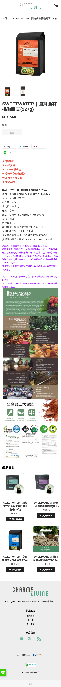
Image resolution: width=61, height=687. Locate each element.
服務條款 (26, 672)
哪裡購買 (30, 616)
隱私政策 (35, 672)
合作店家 (30, 624)
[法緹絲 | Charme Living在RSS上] (38, 639)
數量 (4, 125)
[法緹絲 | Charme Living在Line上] (29, 640)
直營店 (30, 620)
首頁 (4, 18)
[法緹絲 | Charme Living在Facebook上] (22, 640)
